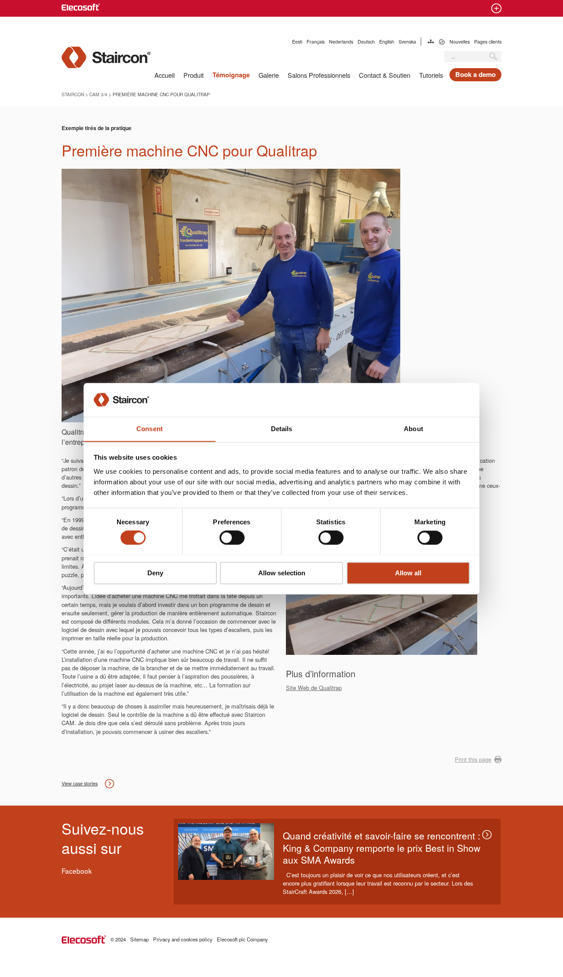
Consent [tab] (149, 428)
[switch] (232, 537)
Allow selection (281, 573)
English (386, 41)
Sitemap (431, 41)
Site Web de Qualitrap (314, 687)
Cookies (442, 41)
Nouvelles (460, 41)
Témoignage (231, 75)
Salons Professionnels (319, 75)
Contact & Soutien (384, 75)
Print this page (473, 759)
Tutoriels (431, 75)
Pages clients (487, 41)
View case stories (80, 783)
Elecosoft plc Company (242, 939)
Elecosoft (84, 939)
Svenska (407, 41)
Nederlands (341, 41)
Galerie (269, 75)
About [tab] (413, 428)
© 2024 (118, 939)
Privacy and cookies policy (182, 939)
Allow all (408, 573)
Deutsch (366, 41)
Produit (193, 75)
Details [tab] (281, 428)
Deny (155, 573)
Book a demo (475, 74)
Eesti (297, 41)
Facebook (77, 870)
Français (316, 41)
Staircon (73, 94)
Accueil (164, 75)
